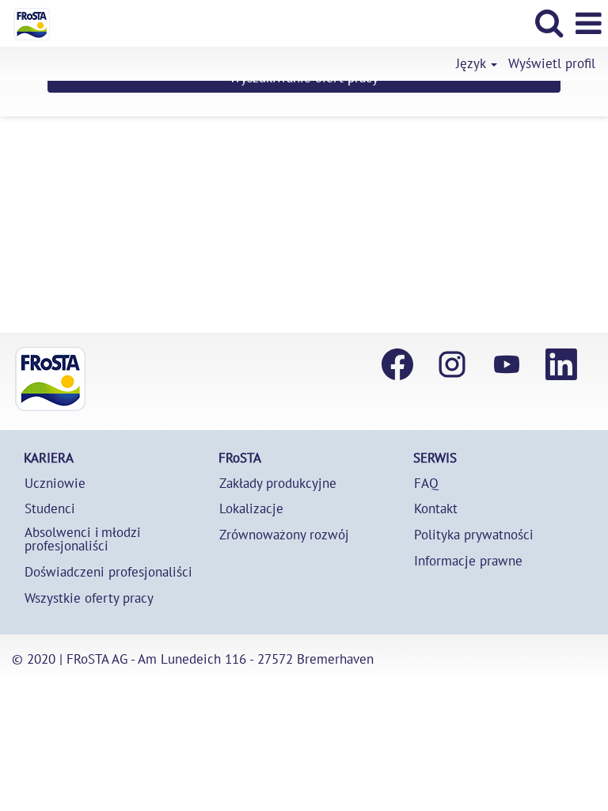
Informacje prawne (468, 561)
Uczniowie (55, 483)
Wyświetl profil (551, 63)
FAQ (426, 483)
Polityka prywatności (474, 535)
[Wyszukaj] (548, 23)
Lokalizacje (251, 508)
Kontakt (436, 508)
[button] (588, 24)
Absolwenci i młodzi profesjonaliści (83, 539)
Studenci (50, 508)
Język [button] (472, 63)
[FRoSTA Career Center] (50, 379)
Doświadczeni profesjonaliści (108, 572)
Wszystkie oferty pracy (89, 598)
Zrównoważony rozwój (284, 535)
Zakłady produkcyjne (277, 483)
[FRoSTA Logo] (25, 22)
